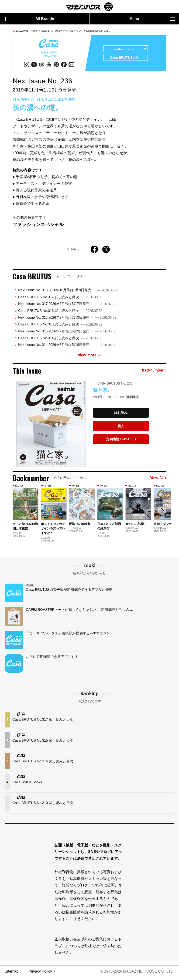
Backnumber (153, 370)
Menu (134, 19)
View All (157, 478)
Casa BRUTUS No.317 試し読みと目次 (60, 297)
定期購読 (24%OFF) (121, 439)
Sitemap (11, 971)
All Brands (44, 19)
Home (34, 30)
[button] (162, 511)
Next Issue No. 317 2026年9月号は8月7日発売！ (67, 304)
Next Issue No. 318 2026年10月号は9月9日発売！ (68, 290)
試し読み (120, 413)
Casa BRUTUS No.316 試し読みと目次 (60, 311)
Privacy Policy (40, 971)
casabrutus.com (124, 49)
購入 (121, 426)
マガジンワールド (89, 6)
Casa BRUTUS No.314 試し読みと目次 (60, 338)
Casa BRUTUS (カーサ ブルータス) (61, 30)
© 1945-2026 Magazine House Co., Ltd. (137, 971)
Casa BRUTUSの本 (124, 57)
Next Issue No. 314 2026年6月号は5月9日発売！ (67, 345)
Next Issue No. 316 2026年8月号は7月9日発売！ (67, 317)
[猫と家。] (51, 424)
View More (87, 355)
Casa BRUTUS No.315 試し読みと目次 (60, 324)
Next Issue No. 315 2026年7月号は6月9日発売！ (67, 331)
